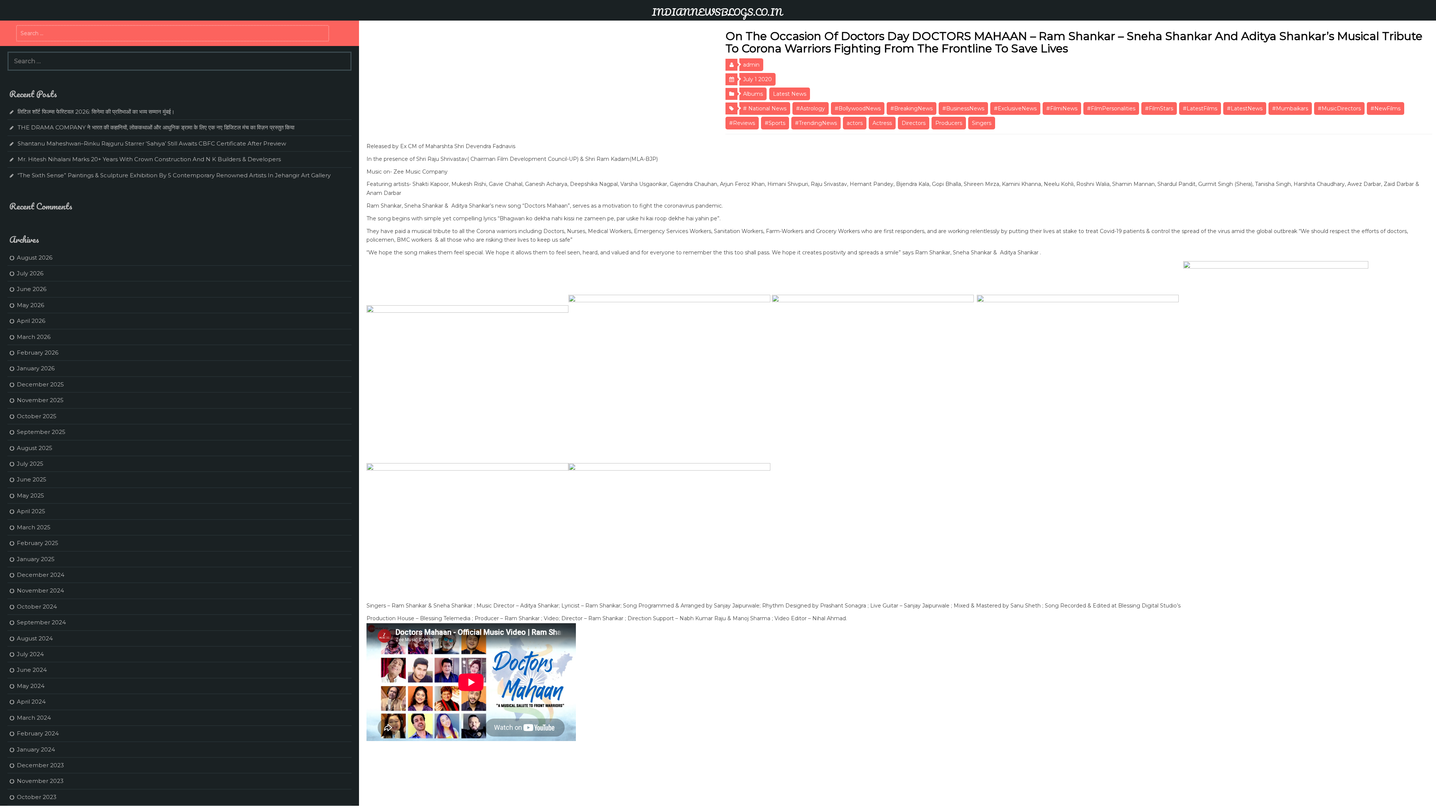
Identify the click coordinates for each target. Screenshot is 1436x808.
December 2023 (40, 765)
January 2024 (36, 749)
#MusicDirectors (1339, 108)
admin (751, 64)
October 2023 (36, 797)
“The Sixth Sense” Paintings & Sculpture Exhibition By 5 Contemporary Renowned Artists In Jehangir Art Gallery (174, 175)
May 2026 (30, 305)
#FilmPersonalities (1111, 108)
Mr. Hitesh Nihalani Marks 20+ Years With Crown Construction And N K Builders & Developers (149, 159)
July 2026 (30, 273)
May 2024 (31, 685)
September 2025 (41, 431)
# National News (764, 108)
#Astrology (810, 108)
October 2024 (37, 606)
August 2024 (35, 638)
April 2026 (31, 320)
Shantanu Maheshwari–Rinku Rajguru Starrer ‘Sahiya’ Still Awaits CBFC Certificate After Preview (152, 143)
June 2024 (32, 669)
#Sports (775, 123)
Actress (882, 123)
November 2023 (40, 780)
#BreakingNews (911, 108)
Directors (914, 123)
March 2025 (33, 527)
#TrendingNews (816, 123)
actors (855, 123)
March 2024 (34, 717)
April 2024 (31, 701)
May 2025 (30, 495)
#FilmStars (1159, 108)
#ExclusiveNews (1015, 108)
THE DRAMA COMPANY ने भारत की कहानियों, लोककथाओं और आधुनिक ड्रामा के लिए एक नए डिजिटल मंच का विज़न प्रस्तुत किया (156, 127)
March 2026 (33, 336)
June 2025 (31, 479)
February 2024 (38, 733)
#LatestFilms (1200, 108)
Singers (981, 123)
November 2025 (40, 400)
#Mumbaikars (1290, 108)
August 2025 (34, 448)
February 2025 (37, 543)
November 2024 (40, 590)
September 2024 (41, 622)
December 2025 (40, 384)
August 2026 (34, 257)
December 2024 (40, 574)
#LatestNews (1244, 108)
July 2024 (30, 654)
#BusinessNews (963, 108)
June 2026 (31, 289)
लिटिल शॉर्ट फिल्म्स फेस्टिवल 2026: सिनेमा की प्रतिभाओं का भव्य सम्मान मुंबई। (96, 111)
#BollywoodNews (858, 108)
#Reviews (742, 123)
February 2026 (37, 352)
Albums (753, 94)
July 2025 (30, 463)
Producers (948, 123)
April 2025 (31, 511)
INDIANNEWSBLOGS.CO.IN (717, 11)
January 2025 (36, 559)
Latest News (789, 94)
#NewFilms (1385, 108)
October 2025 (36, 416)
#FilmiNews (1061, 108)
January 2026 (36, 368)
